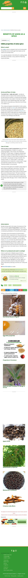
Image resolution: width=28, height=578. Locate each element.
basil (14, 107)
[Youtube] (13, 551)
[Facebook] (11, 551)
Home (2, 30)
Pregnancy (6, 564)
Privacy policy (13, 576)
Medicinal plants (7, 30)
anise (5, 285)
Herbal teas (6, 560)
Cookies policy (20, 576)
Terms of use (7, 576)
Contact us (6, 567)
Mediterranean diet (8, 554)
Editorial (17, 276)
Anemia (5, 563)
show (8, 40)
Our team (6, 568)
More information (6, 266)
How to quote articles (8, 570)
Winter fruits (6, 561)
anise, (7, 239)
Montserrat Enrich (19, 269)
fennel (6, 141)
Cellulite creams (7, 558)
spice (10, 285)
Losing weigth (6, 556)
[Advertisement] (14, 21)
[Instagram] (16, 551)
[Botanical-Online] (7, 3)
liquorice (22, 111)
